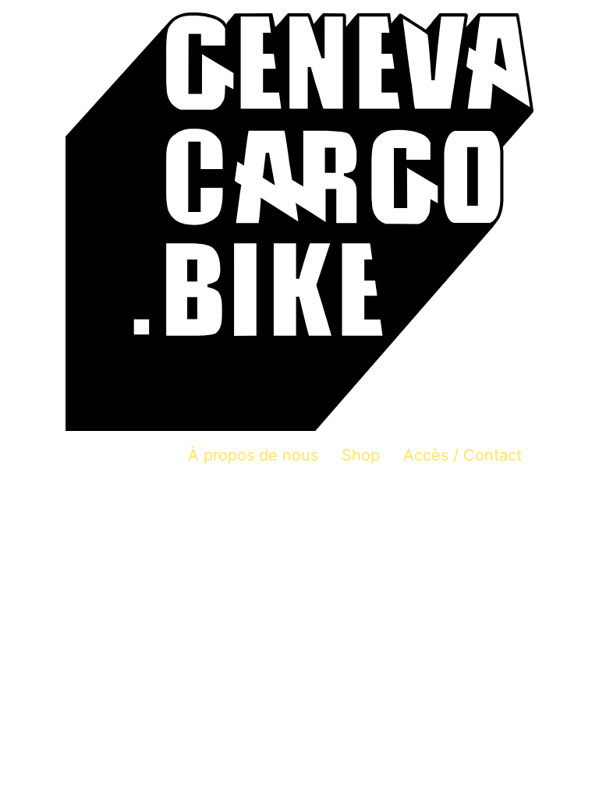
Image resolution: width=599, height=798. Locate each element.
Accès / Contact (462, 455)
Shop (361, 455)
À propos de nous (253, 455)
